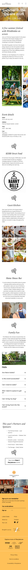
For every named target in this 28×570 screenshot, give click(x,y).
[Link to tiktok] (17, 522)
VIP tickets (4, 134)
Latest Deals (5, 516)
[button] (3, 86)
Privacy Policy (14, 555)
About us (4, 519)
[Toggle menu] (25, 3)
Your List (4, 522)
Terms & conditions (14, 559)
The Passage (22, 340)
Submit (8, 510)
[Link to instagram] (15, 522)
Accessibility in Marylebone (14, 563)
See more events (14, 461)
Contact (16, 519)
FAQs (15, 516)
